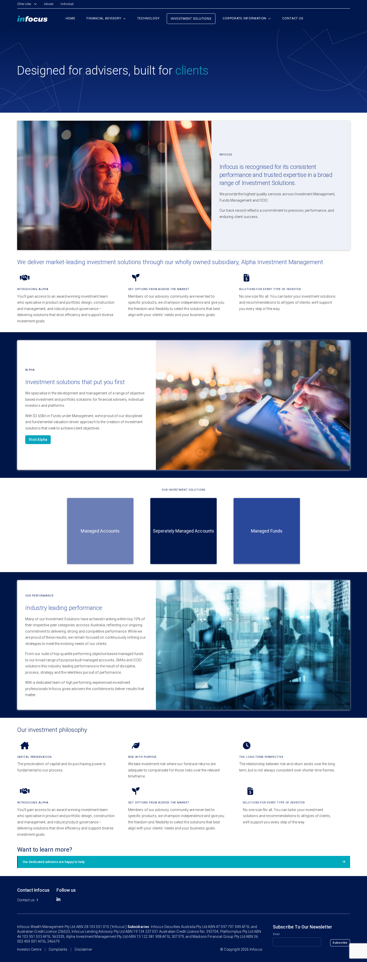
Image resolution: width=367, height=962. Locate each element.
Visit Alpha (38, 440)
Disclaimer (83, 949)
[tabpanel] (72, 297)
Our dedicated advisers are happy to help (54, 862)
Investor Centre (29, 949)
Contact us (26, 900)
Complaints (58, 949)
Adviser (48, 4)
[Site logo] (32, 18)
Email (276, 934)
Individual (67, 4)
